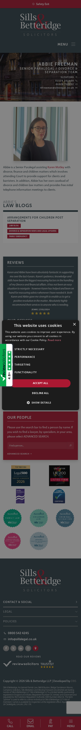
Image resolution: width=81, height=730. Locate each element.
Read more (54, 340)
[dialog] (40, 365)
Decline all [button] (40, 393)
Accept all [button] (40, 383)
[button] (40, 402)
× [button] (74, 324)
